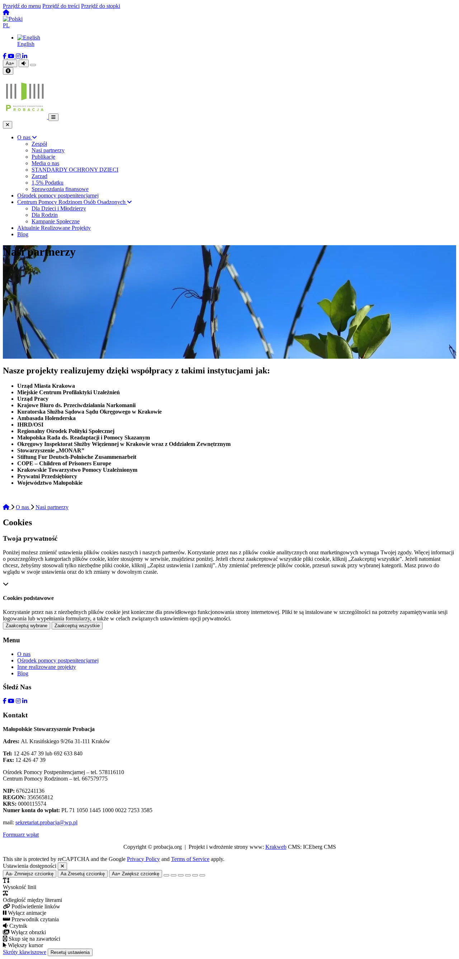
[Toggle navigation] (53, 117)
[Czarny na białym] (188, 875)
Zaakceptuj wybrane (26, 625)
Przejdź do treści (61, 6)
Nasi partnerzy (52, 507)
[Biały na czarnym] (173, 875)
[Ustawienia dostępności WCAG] (8, 71)
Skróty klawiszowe (24, 952)
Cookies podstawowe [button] (28, 598)
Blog (22, 673)
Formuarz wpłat (21, 835)
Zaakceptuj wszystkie (77, 625)
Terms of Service (190, 859)
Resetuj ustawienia (70, 952)
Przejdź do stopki (100, 6)
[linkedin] (24, 56)
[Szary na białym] (181, 875)
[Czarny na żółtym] (195, 875)
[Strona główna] (6, 12)
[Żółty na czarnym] (33, 65)
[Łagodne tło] (202, 875)
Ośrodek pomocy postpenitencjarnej (58, 660)
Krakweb (276, 847)
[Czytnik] (24, 63)
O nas (23, 507)
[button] (229, 22)
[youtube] (12, 56)
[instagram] (19, 56)
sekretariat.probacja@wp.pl (46, 822)
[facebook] (5, 56)
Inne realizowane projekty (46, 667)
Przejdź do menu (22, 6)
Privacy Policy (143, 859)
